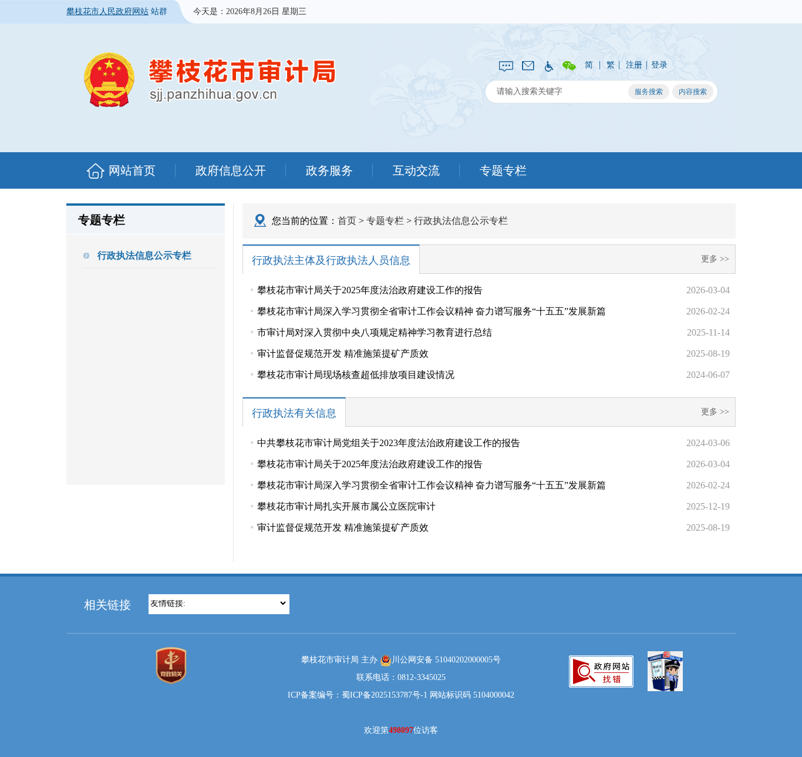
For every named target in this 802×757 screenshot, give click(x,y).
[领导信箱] (528, 65)
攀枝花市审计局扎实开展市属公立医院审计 (346, 506)
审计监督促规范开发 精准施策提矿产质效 (343, 354)
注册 (634, 65)
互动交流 (416, 170)
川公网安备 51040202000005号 (446, 659)
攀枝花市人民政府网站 (107, 11)
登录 (659, 65)
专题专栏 (503, 170)
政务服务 (329, 170)
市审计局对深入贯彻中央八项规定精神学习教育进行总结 (374, 332)
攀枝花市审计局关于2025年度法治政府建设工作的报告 (370, 290)
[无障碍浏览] (548, 65)
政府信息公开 (231, 170)
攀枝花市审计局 (210, 79)
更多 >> (715, 258)
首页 (347, 221)
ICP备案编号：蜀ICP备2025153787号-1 (357, 695)
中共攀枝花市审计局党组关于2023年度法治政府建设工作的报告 (388, 443)
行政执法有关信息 (294, 413)
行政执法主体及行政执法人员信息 (331, 260)
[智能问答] (506, 65)
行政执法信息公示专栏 (144, 255)
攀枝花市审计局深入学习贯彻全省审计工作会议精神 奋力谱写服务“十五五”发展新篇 (431, 311)
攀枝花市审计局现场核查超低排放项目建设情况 (355, 375)
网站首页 (132, 170)
